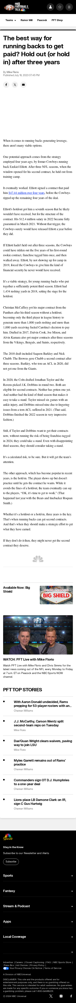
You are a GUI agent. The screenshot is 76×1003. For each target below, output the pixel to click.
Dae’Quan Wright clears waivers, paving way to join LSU (43, 743)
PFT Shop (57, 20)
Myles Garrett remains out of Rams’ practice (40, 762)
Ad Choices (22, 965)
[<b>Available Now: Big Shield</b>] (56, 595)
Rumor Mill (27, 20)
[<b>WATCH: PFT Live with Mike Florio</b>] (38, 634)
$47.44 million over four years (27, 193)
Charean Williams (23, 710)
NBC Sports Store (62, 962)
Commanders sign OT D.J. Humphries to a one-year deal (41, 782)
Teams (9, 20)
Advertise (8, 962)
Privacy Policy (37, 965)
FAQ (48, 962)
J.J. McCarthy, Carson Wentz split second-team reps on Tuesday (39, 723)
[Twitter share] (15, 85)
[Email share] (23, 85)
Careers (19, 962)
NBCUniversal (24, 974)
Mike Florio (13, 72)
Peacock (42, 20)
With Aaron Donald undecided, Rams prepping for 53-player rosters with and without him (43, 704)
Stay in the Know (13, 847)
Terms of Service (52, 968)
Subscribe (11, 861)
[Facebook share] (6, 85)
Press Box (9, 965)
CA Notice (37, 968)
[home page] (16, 7)
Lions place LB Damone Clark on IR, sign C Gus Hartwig (40, 802)
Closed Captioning (34, 962)
